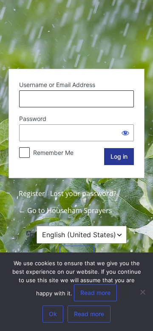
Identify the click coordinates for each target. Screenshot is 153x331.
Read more (95, 292)
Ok (53, 313)
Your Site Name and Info (76, 33)
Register (32, 193)
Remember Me (53, 152)
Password (32, 118)
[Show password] (125, 132)
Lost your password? (83, 193)
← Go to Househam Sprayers (65, 210)
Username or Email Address (57, 84)
